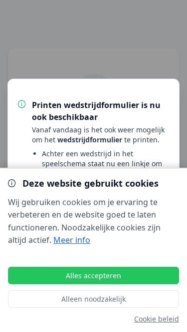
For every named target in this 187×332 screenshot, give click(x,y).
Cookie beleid (156, 319)
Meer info (71, 239)
